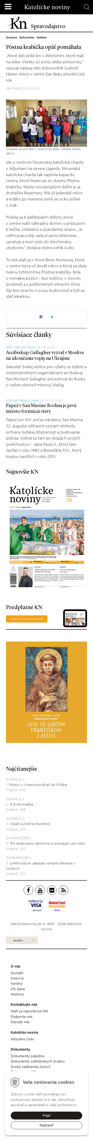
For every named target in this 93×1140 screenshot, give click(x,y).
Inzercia (17, 978)
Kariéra (16, 983)
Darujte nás (20, 1022)
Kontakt (17, 973)
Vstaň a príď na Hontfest (30, 824)
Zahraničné (17, 838)
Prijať (47, 1115)
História (17, 994)
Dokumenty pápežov (28, 1056)
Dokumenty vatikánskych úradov (38, 1061)
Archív (18, 940)
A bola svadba (21, 804)
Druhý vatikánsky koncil (30, 1067)
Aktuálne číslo (22, 1039)
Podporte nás (21, 1017)
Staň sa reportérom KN (29, 1011)
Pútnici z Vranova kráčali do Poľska (38, 785)
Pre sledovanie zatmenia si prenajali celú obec (48, 843)
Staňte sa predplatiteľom (27, 619)
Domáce (14, 779)
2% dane (18, 989)
